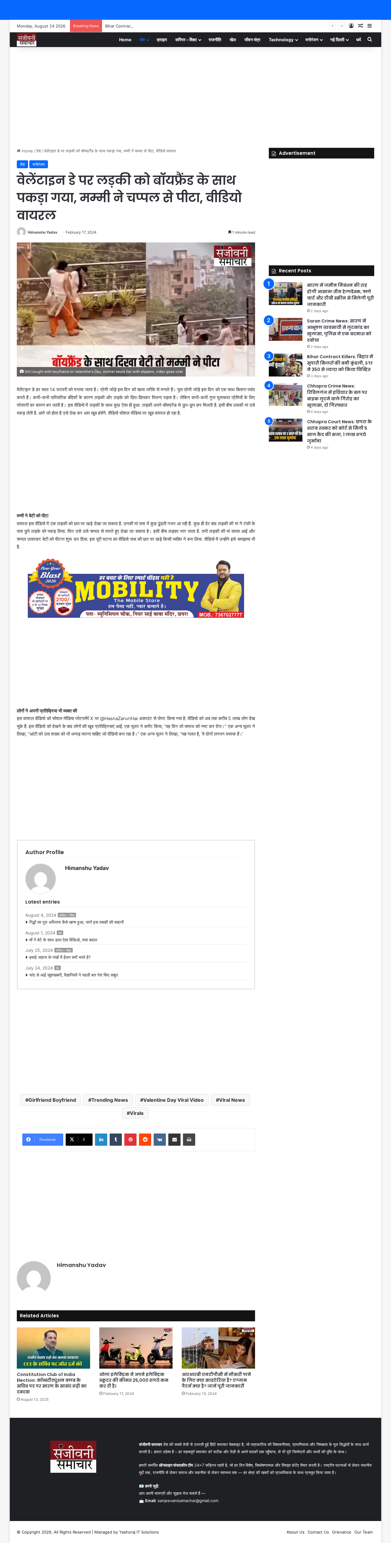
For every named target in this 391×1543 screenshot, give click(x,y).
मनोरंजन (311, 39)
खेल (233, 39)
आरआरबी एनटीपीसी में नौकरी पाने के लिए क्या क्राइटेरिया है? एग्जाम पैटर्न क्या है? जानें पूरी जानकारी (216, 1380)
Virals (137, 1113)
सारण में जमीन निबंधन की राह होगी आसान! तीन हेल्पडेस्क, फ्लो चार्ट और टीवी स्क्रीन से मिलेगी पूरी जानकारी (340, 295)
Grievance (341, 1532)
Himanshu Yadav (42, 232)
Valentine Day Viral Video (173, 1100)
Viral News (232, 1100)
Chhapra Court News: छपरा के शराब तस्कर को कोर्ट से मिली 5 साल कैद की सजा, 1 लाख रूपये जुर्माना (339, 431)
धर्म (358, 39)
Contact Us (318, 1532)
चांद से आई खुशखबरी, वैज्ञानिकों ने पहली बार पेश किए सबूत (73, 974)
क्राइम (162, 39)
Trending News (109, 1100)
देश (142, 39)
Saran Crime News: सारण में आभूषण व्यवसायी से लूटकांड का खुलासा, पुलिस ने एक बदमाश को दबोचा (339, 330)
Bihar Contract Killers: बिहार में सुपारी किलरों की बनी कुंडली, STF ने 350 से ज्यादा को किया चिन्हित (182, 26)
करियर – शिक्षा (186, 39)
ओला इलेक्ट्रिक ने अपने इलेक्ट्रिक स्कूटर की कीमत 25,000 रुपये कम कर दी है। (133, 1380)
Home (125, 39)
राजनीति (215, 39)
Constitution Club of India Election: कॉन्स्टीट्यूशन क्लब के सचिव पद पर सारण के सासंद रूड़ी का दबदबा (52, 1383)
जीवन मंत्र (252, 39)
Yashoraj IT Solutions (139, 1532)
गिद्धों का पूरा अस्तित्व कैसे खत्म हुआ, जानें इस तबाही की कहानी (76, 922)
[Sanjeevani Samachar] (26, 39)
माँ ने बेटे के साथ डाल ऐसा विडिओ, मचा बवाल (63, 939)
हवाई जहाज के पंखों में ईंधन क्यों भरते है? (60, 957)
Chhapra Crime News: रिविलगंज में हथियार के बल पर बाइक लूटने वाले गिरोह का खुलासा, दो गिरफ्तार (337, 395)
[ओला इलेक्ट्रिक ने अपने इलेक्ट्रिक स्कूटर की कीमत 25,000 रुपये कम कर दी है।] (136, 1348)
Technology (281, 39)
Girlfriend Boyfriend (52, 1100)
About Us (296, 1532)
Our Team (363, 1532)
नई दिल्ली (337, 39)
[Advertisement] (195, 96)
